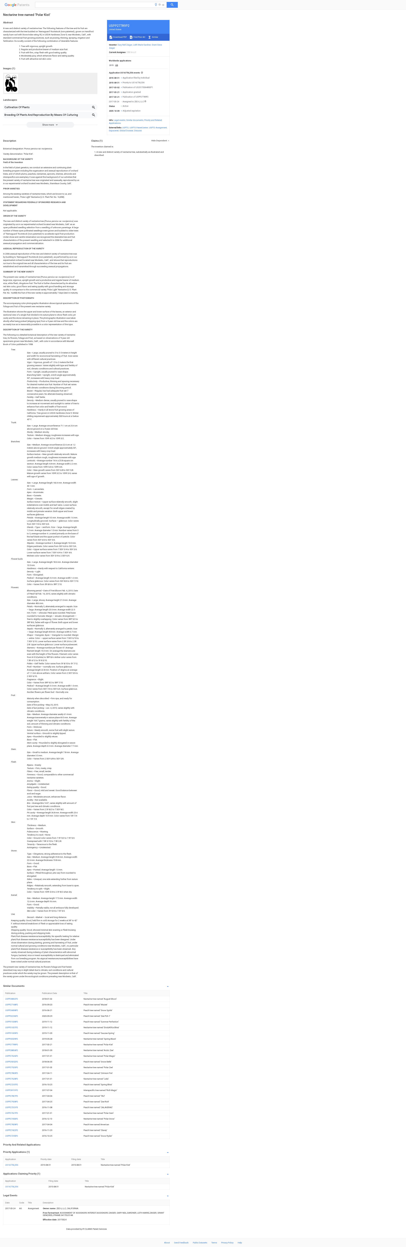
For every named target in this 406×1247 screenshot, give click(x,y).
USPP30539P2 (11, 1039)
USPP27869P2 (11, 1073)
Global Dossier (126, 130)
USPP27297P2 (11, 1084)
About (167, 1242)
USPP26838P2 (11, 1010)
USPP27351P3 (11, 1107)
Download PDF (120, 37)
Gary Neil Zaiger (125, 45)
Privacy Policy (227, 1242)
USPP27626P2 (11, 1056)
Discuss (138, 130)
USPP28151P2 (11, 1090)
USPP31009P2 (11, 1033)
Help (240, 1242)
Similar (154, 37)
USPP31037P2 (11, 1027)
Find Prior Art (139, 37)
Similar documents (134, 120)
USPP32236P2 (11, 1016)
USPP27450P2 (11, 1119)
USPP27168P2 (11, 1004)
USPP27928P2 (11, 1101)
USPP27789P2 (11, 1044)
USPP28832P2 (11, 999)
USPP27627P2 (11, 1113)
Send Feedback (181, 1242)
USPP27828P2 (11, 1124)
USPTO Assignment (158, 127)
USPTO (125, 127)
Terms (214, 1242)
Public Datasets (200, 1242)
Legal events (119, 120)
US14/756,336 (11, 1165)
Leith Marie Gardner (142, 45)
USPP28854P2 (11, 1050)
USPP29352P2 (11, 1062)
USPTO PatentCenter (139, 127)
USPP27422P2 (11, 1130)
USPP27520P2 (11, 1067)
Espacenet (114, 130)
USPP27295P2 (11, 1136)
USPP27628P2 (11, 1079)
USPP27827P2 (11, 1096)
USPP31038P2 (11, 1022)
